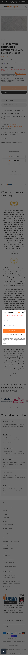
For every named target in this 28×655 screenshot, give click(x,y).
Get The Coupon (14, 331)
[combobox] (6, 326)
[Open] (3, 651)
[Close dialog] (25, 311)
